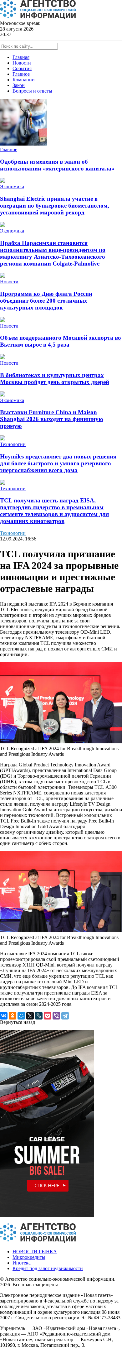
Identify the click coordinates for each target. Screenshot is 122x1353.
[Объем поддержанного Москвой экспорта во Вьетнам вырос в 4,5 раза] (2, 320)
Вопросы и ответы (32, 91)
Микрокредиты (29, 1257)
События (22, 68)
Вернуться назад (17, 1022)
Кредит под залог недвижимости (48, 1268)
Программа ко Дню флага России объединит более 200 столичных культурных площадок (46, 300)
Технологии (13, 444)
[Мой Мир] (21, 1016)
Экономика (12, 186)
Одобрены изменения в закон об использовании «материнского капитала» (57, 165)
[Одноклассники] (12, 1016)
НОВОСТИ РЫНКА (35, 1251)
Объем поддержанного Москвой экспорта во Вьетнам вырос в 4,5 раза (60, 341)
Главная (21, 57)
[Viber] (56, 1016)
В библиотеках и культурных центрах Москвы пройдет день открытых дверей (54, 378)
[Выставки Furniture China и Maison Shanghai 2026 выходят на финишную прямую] (2, 394)
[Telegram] (65, 1016)
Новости (22, 62)
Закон (19, 85)
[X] (30, 1016)
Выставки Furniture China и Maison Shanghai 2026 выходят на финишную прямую (51, 419)
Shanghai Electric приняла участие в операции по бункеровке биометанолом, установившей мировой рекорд (54, 205)
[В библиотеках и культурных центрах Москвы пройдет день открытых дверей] (2, 357)
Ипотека (22, 1262)
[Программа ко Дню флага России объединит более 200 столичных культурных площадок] (2, 276)
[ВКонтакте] (4, 1016)
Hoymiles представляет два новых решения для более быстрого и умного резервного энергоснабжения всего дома (58, 463)
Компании (24, 79)
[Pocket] (47, 1016)
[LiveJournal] (39, 1016)
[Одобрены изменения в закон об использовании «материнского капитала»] (23, 143)
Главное (21, 74)
